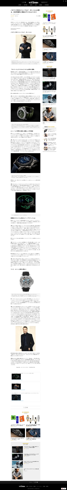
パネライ (12, 19)
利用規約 (34, 486)
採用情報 (47, 486)
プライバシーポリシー (39, 486)
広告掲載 (44, 486)
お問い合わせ (30, 486)
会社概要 (27, 486)
